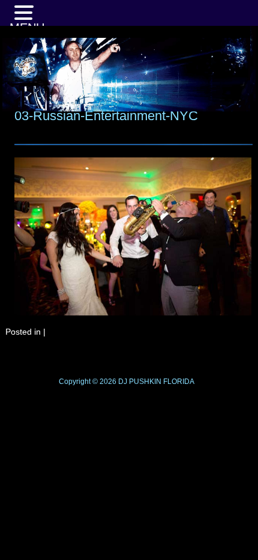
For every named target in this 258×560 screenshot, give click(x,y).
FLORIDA (178, 381)
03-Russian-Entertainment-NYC (106, 115)
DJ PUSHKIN (138, 381)
